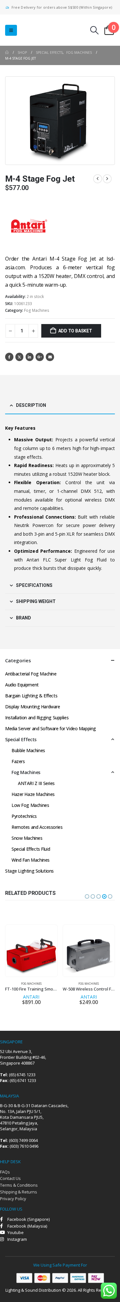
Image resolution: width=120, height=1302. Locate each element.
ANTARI (31, 997)
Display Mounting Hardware (32, 707)
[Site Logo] (44, 30)
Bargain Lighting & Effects (31, 696)
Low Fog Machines (30, 805)
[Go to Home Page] (7, 52)
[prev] (97, 178)
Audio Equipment (22, 685)
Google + (40, 357)
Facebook (9, 357)
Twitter (19, 357)
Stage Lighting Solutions (29, 871)
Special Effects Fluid (31, 849)
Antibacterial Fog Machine (31, 674)
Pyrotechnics (24, 816)
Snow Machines (27, 838)
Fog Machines (36, 310)
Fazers (18, 761)
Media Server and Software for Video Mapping (50, 728)
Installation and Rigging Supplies (36, 717)
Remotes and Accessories (37, 827)
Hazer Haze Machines (33, 794)
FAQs (5, 1172)
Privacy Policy (13, 1198)
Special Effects (20, 739)
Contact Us (10, 1178)
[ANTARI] (29, 226)
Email (50, 357)
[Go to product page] (31, 950)
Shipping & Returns (18, 1192)
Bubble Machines (28, 750)
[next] (107, 178)
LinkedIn (30, 357)
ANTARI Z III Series (36, 783)
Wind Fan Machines (31, 860)
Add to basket (75, 330)
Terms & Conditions (19, 1185)
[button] (11, 30)
